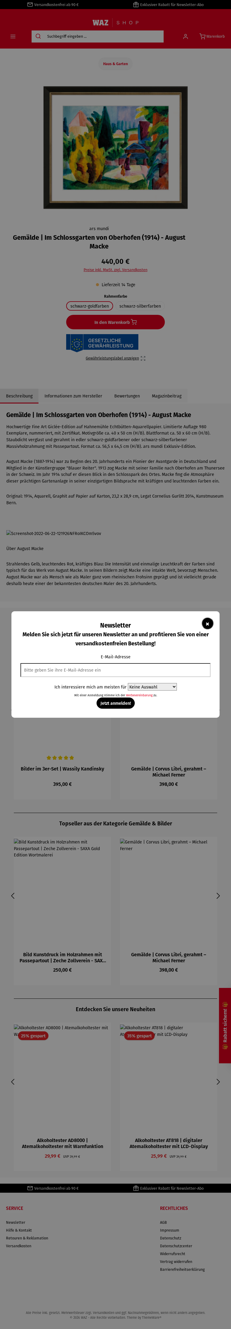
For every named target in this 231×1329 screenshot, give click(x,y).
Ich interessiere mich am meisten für (90, 687)
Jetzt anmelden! (115, 703)
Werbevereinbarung (139, 695)
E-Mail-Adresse (116, 656)
